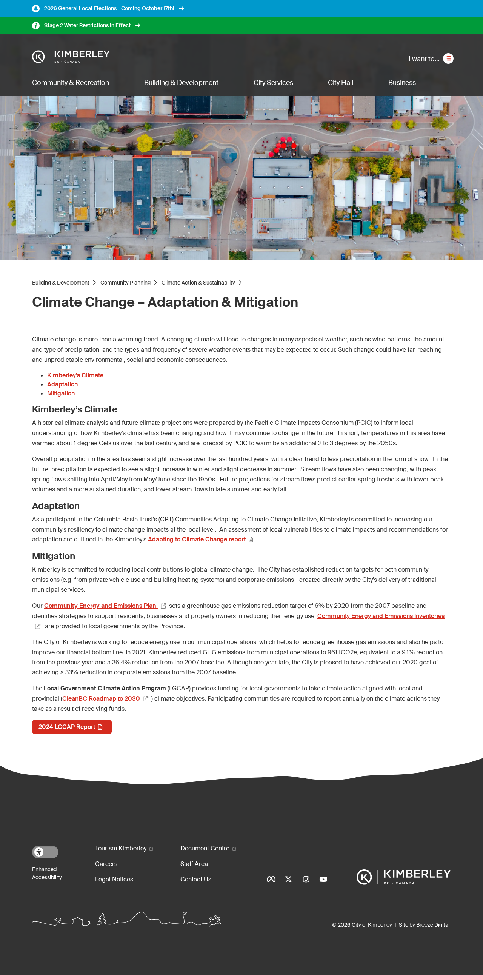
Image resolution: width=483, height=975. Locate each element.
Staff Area (194, 864)
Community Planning (125, 282)
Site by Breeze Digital (424, 924)
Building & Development (181, 82)
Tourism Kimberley (120, 848)
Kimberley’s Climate (75, 375)
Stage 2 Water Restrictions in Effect (87, 25)
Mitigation (61, 393)
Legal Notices (114, 879)
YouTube (323, 879)
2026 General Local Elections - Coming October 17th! (109, 8)
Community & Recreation (70, 82)
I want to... (424, 58)
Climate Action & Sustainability (198, 282)
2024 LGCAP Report (66, 727)
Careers (106, 864)
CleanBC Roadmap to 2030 (101, 699)
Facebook (271, 879)
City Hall (340, 82)
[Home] (71, 57)
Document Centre (204, 848)
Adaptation (62, 384)
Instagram (306, 879)
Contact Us (195, 879)
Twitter (288, 879)
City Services (273, 82)
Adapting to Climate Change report (197, 539)
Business (402, 82)
